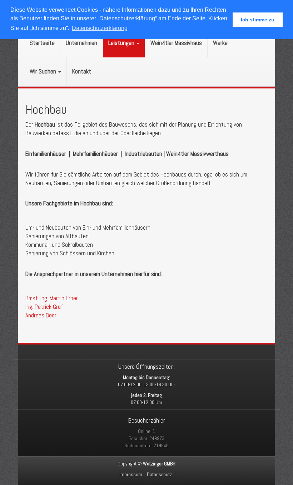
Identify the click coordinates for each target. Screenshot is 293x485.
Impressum (130, 474)
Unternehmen (81, 43)
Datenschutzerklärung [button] (100, 28)
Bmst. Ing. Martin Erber (51, 298)
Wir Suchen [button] (44, 71)
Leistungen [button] (122, 43)
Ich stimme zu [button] (257, 19)
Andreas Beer (40, 315)
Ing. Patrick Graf (44, 307)
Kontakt (81, 71)
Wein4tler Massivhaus (176, 43)
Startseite (42, 43)
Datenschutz (159, 474)
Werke (220, 43)
